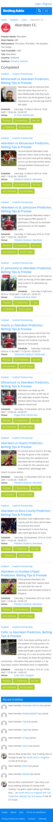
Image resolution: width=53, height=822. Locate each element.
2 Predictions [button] (21, 120)
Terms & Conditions (36, 812)
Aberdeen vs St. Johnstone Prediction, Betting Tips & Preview (26, 209)
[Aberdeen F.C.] (5, 27)
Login (38, 3)
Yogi (24, 721)
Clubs (24, 19)
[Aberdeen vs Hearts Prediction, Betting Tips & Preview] (8, 458)
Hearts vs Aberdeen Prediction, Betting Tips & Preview (22, 327)
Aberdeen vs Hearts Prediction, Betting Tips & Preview (22, 445)
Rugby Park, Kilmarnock (25, 415)
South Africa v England (38, 757)
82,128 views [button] (26, 191)
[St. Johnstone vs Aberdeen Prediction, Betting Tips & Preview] (8, 283)
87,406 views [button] (25, 127)
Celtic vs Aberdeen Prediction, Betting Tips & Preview (26, 634)
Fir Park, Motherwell (24, 115)
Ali (23, 737)
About (13, 812)
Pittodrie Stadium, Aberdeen (28, 179)
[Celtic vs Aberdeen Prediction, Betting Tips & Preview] (8, 647)
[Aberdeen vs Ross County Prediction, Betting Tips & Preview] (8, 525)
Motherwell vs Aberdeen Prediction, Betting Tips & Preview (25, 81)
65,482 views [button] (26, 426)
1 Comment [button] (8, 127)
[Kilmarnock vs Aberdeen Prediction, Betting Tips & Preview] (8, 397)
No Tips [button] (36, 120)
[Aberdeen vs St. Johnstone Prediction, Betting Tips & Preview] (8, 222)
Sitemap (42, 818)
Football (14, 19)
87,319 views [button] (26, 687)
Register (47, 3)
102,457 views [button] (25, 494)
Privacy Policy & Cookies (13, 818)
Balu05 (25, 774)
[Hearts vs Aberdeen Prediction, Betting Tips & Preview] (8, 340)
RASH (25, 766)
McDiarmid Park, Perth (25, 297)
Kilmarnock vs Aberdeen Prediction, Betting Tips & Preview (25, 384)
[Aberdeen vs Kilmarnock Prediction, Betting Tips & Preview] (8, 158)
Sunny (25, 745)
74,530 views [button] (25, 555)
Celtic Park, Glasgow (24, 675)
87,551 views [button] (26, 251)
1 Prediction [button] (21, 548)
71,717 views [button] (26, 616)
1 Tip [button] (34, 302)
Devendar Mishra (30, 705)
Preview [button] (7, 120)
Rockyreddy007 (29, 713)
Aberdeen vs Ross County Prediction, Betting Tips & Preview (26, 513)
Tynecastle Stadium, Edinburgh (29, 354)
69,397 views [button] (26, 366)
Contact (31, 818)
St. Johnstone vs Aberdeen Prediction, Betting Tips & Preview (26, 270)
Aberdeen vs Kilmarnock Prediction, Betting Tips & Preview (25, 145)
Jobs (21, 812)
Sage (24, 729)
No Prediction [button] (21, 184)
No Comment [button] (9, 191)
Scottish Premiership (22, 73)
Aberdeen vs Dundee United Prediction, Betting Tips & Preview (24, 573)
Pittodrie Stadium (19, 61)
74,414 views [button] (25, 309)
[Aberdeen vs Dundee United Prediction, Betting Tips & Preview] (8, 586)
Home (4, 19)
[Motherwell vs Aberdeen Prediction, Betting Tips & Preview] (8, 94)
